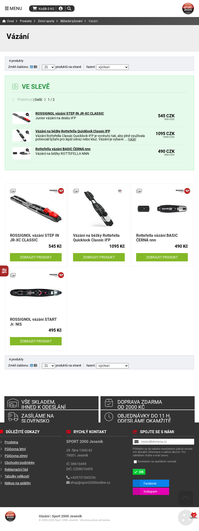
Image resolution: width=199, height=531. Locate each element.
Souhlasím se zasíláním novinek (157, 461)
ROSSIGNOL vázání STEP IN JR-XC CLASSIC (69, 113)
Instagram (150, 491)
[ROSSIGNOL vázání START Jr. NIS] (36, 293)
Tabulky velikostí (17, 476)
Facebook (150, 483)
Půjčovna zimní (16, 455)
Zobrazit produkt (36, 257)
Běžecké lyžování (71, 21)
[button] (69, 8)
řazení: (91, 67)
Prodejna (11, 442)
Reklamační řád (16, 469)
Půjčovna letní (15, 449)
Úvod (188, 8)
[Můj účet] (60, 8)
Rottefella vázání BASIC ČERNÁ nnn (63, 148)
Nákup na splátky (18, 483)
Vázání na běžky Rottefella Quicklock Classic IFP (72, 131)
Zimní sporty (46, 21)
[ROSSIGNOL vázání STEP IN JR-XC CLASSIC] (21, 122)
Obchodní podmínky (20, 462)
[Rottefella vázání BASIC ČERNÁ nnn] (21, 158)
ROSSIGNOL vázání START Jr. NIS (33, 321)
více (132, 139)
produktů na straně (68, 67)
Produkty (26, 21)
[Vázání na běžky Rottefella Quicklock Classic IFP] (21, 140)
